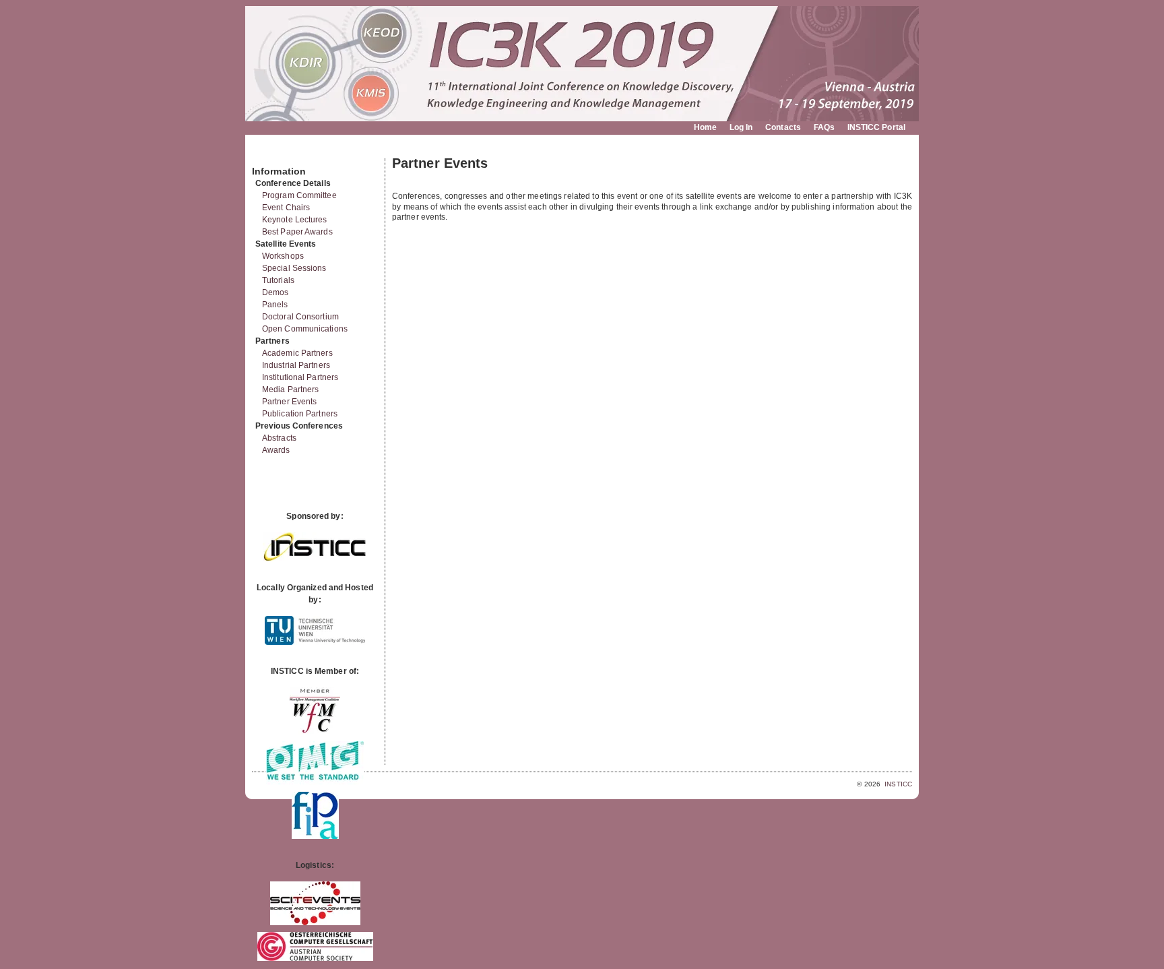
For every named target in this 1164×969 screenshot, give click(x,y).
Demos (275, 292)
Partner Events (289, 401)
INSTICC (898, 784)
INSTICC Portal (876, 127)
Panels (275, 304)
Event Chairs (286, 207)
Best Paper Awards (297, 232)
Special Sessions (294, 268)
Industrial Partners (296, 365)
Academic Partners (297, 353)
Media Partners (290, 389)
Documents (266, 153)
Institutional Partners (300, 377)
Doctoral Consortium (300, 316)
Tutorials (278, 280)
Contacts (783, 127)
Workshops (283, 256)
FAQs (824, 127)
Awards (276, 450)
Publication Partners (299, 413)
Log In (741, 127)
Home (705, 127)
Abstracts (279, 438)
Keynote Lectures (294, 219)
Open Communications (305, 329)
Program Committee (299, 195)
